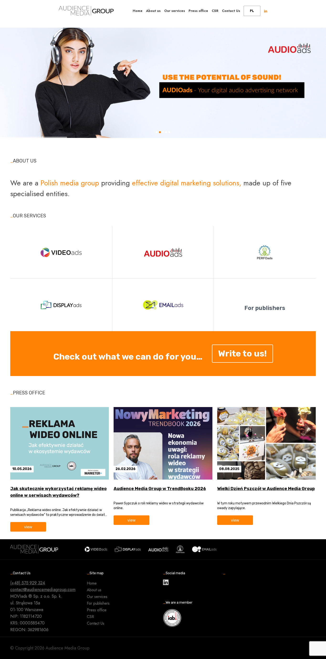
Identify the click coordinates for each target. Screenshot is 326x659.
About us (153, 10)
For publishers (98, 603)
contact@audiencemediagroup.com (42, 589)
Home (137, 10)
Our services (174, 10)
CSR (215, 10)
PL (252, 10)
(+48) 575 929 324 (27, 583)
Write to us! (242, 353)
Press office (198, 10)
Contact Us (231, 10)
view (28, 526)
